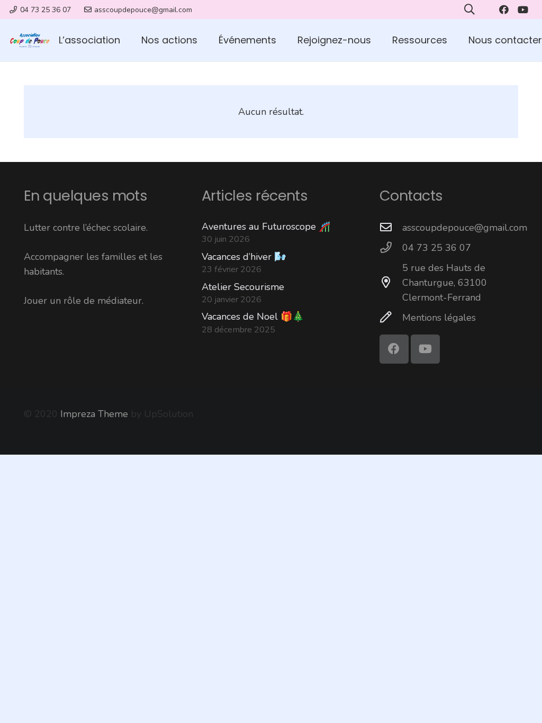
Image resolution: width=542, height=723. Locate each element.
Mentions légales (439, 317)
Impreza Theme (94, 414)
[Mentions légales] (391, 317)
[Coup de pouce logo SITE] (30, 40)
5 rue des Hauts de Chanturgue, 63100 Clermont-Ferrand (444, 282)
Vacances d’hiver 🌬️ (244, 256)
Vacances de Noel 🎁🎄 (253, 316)
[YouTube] (522, 9)
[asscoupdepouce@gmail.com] (391, 227)
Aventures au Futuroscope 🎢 (266, 226)
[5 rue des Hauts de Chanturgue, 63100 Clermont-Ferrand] (391, 282)
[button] (203, 40)
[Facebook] (503, 9)
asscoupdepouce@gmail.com (464, 227)
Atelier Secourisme (243, 287)
